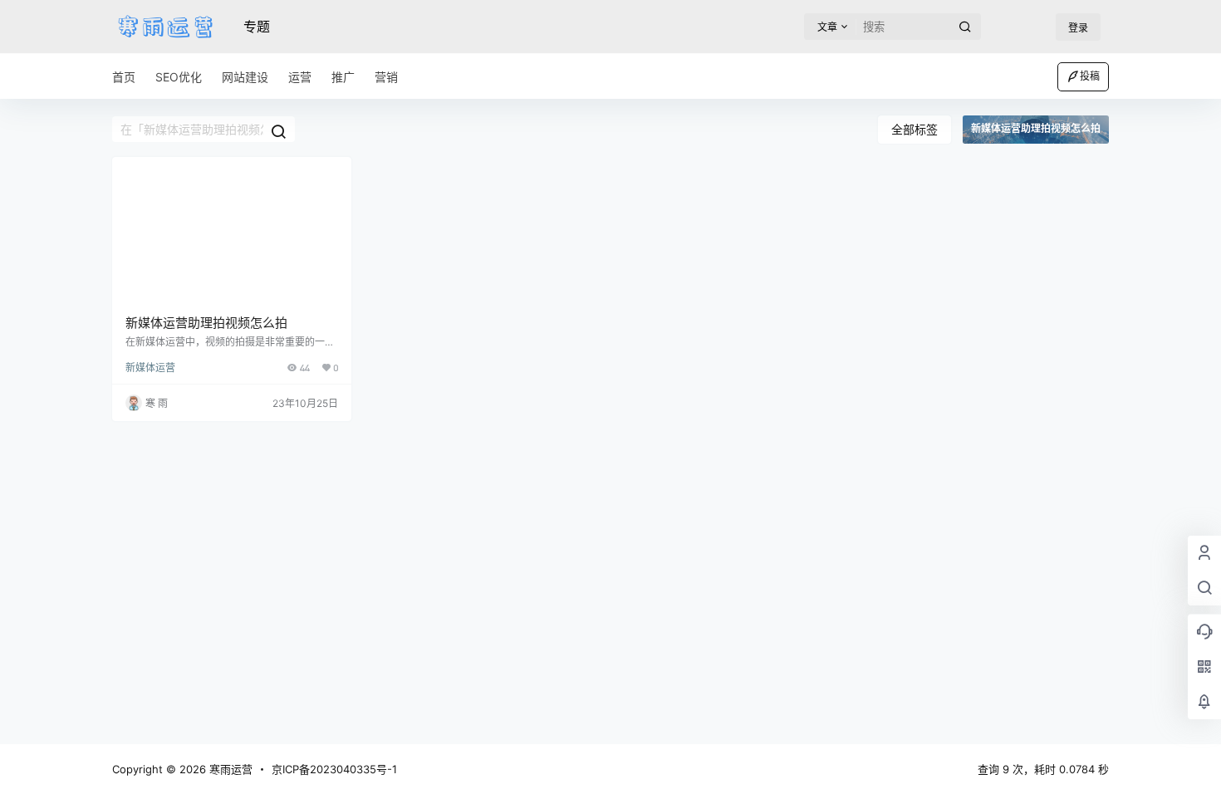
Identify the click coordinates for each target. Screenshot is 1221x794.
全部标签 (914, 129)
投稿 (1090, 76)
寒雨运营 (229, 769)
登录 (1078, 28)
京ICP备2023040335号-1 (334, 769)
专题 (256, 26)
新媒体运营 (150, 367)
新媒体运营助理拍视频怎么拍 (206, 323)
